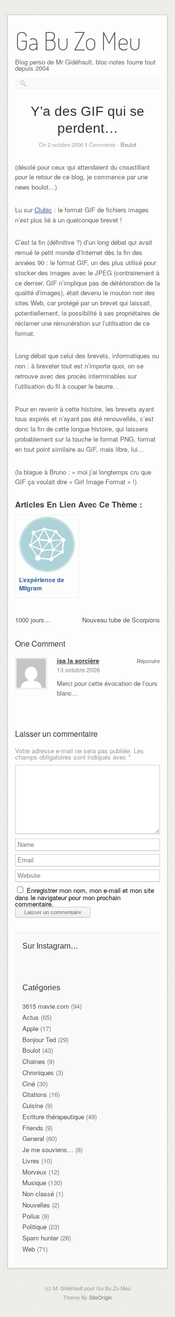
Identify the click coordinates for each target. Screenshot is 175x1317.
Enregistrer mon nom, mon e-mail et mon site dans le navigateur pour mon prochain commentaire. (84, 897)
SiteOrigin (100, 1297)
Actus (30, 1017)
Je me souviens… (47, 1149)
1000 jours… (33, 620)
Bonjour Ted (39, 1039)
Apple (30, 1028)
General (33, 1138)
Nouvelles (36, 1204)
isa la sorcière (78, 660)
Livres (30, 1160)
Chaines (33, 1061)
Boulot (128, 144)
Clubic (43, 209)
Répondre (148, 661)
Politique (34, 1226)
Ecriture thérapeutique (53, 1116)
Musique (34, 1182)
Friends (32, 1127)
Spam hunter (40, 1237)
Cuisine (32, 1105)
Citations (34, 1094)
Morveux (34, 1171)
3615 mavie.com (45, 1006)
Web (28, 1249)
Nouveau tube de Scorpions (121, 620)
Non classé (38, 1193)
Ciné (28, 1083)
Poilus (31, 1216)
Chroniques (38, 1072)
